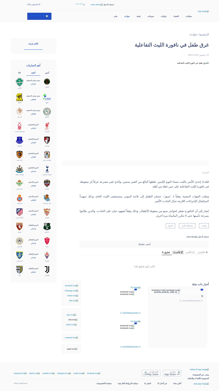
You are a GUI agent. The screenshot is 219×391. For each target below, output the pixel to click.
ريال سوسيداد (47, 203)
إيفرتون (19, 145)
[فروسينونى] (19, 255)
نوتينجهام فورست (20, 131)
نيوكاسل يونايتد (19, 174)
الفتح (47, 102)
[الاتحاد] (19, 97)
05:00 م (33, 143)
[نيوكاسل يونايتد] (19, 169)
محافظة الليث (187, 226)
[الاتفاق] (47, 111)
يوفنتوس (47, 275)
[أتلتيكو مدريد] (19, 212)
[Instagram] (64, 373)
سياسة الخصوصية (104, 383)
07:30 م (33, 171)
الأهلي (19, 88)
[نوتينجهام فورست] (19, 125)
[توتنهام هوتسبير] (47, 169)
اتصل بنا (147, 383)
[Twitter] (72, 295)
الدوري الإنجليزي (33, 125)
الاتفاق (47, 117)
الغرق (170, 226)
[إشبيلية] (47, 212)
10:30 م (33, 215)
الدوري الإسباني (33, 182)
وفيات (204, 226)
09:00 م (33, 100)
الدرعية (19, 117)
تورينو (19, 232)
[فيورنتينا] (47, 255)
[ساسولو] (47, 226)
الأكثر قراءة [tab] (33, 44)
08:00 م (33, 200)
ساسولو (47, 232)
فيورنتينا (47, 261)
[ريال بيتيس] (19, 183)
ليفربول (47, 131)
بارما (19, 275)
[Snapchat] (20, 373)
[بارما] (19, 269)
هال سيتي (19, 160)
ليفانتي (47, 189)
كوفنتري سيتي (47, 160)
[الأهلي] (19, 82)
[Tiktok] (34, 373)
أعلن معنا (177, 383)
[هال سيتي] (19, 154)
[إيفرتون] (19, 140)
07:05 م (33, 84)
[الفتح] (47, 97)
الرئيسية (204, 34)
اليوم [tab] (33, 72)
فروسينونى (19, 261)
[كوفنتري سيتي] (47, 154)
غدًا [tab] (19, 73)
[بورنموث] (47, 140)
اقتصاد (176, 16)
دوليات (164, 16)
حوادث (127, 16)
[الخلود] (47, 81)
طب (115, 16)
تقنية (139, 16)
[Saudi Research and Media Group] (198, 383)
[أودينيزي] (19, 241)
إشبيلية (47, 217)
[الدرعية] (19, 111)
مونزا (47, 246)
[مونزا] (47, 241)
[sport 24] (39, 16)
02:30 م (33, 128)
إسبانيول (19, 203)
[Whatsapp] (71, 290)
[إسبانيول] (19, 197)
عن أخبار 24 (162, 383)
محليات (189, 16)
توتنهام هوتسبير (47, 174)
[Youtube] (48, 373)
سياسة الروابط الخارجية (128, 383)
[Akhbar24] (198, 369)
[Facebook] (71, 285)
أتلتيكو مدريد (19, 217)
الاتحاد (19, 102)
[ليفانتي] (47, 183)
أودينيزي (19, 246)
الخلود (47, 87)
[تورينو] (19, 226)
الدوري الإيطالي (33, 225)
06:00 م (33, 186)
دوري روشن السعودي (33, 80)
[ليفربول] (47, 125)
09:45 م (33, 272)
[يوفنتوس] (47, 269)
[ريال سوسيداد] (47, 197)
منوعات (150, 16)
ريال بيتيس (19, 189)
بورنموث (47, 145)
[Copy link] (73, 300)
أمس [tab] (47, 73)
